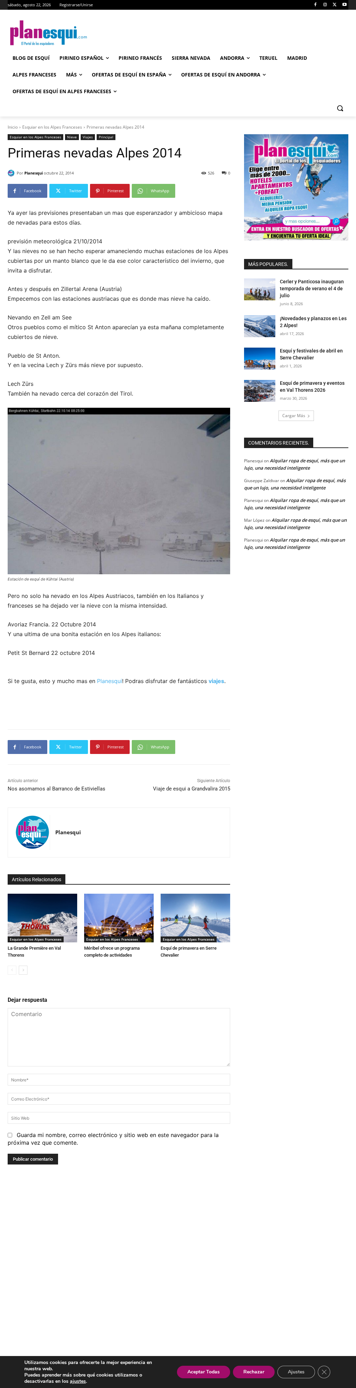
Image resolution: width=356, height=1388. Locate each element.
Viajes (88, 137)
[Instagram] (325, 5)
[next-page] (23, 970)
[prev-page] (12, 970)
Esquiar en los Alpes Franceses (52, 127)
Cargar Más (293, 416)
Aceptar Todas (203, 1372)
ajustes (78, 1381)
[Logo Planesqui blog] (48, 33)
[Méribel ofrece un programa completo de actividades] (119, 918)
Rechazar (253, 1372)
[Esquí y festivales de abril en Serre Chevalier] (259, 359)
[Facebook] (315, 5)
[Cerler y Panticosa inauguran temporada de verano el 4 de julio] (259, 289)
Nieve (72, 137)
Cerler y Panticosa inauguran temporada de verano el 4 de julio (312, 288)
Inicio (13, 127)
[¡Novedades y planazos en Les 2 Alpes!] (259, 326)
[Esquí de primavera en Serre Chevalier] (195, 918)
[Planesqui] (12, 173)
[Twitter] (335, 5)
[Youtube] (344, 5)
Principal (106, 137)
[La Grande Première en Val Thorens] (42, 918)
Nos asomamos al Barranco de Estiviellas (56, 789)
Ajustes (296, 1372)
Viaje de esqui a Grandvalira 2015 (191, 789)
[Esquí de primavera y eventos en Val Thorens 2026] (259, 391)
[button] (340, 108)
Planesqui (33, 173)
